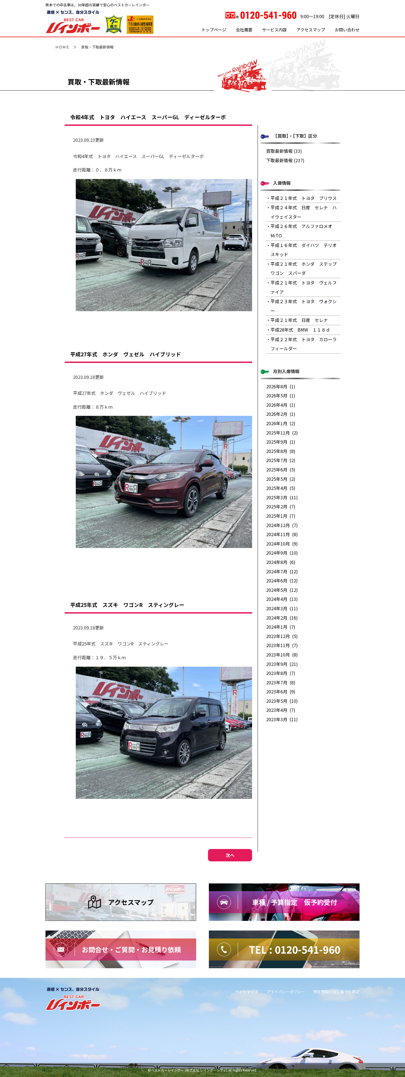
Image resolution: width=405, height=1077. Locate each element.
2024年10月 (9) (282, 543)
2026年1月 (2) (280, 423)
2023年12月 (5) (282, 636)
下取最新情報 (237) (285, 160)
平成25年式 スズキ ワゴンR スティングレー (127, 604)
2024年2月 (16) (282, 617)
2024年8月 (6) (280, 562)
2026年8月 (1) (280, 386)
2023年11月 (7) (282, 645)
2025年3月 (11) (282, 497)
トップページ (213, 29)
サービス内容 (274, 29)
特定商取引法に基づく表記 (336, 991)
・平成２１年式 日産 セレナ (297, 320)
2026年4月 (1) (280, 404)
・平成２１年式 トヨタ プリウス (301, 198)
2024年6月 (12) (282, 580)
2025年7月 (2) (280, 460)
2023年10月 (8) (282, 654)
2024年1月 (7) (280, 626)
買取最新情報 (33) (284, 151)
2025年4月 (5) (280, 488)
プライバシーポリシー (285, 991)
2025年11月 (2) (282, 432)
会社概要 (244, 29)
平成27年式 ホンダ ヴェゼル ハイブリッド (125, 354)
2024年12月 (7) (282, 525)
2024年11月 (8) (282, 534)
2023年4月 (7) (280, 710)
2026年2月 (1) (280, 414)
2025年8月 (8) (280, 451)
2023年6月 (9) (280, 691)
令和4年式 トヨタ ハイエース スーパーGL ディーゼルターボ (148, 117)
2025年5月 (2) (280, 479)
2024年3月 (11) (282, 608)
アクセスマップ (310, 29)
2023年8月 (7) (280, 673)
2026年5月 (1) (280, 395)
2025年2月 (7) (280, 506)
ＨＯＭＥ (62, 47)
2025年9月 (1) (280, 441)
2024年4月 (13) (282, 599)
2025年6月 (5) (280, 469)
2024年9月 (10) (282, 552)
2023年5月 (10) (282, 701)
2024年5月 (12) (282, 590)
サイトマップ (246, 991)
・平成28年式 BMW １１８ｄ (298, 329)
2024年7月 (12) (282, 571)
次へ (230, 855)
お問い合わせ (347, 29)
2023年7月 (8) (280, 682)
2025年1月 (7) (280, 515)
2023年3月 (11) (282, 719)
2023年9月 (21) (282, 664)
